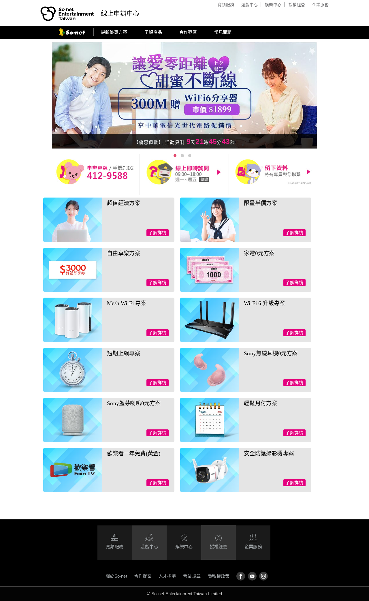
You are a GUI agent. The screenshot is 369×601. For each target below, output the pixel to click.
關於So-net (116, 576)
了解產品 (153, 32)
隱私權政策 (218, 576)
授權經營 (297, 5)
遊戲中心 (249, 5)
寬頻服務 (226, 5)
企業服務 (320, 5)
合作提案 (143, 576)
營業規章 (192, 576)
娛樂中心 (273, 5)
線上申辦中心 (120, 13)
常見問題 (223, 32)
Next (324, 96)
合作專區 (188, 32)
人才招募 (167, 576)
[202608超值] (184, 96)
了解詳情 (157, 232)
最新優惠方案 (114, 32)
